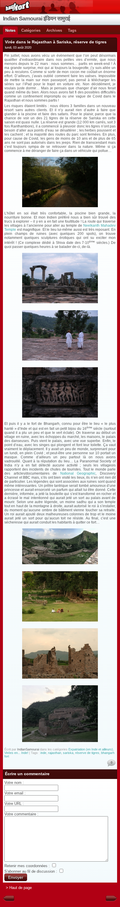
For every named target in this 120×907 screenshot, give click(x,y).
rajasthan (54, 753)
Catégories (30, 30)
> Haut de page (19, 887)
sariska (68, 753)
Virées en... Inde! (16, 753)
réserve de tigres (87, 753)
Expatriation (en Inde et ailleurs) (90, 749)
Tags (72, 30)
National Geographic (78, 473)
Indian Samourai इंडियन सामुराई (36, 18)
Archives (54, 30)
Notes (10, 30)
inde (43, 753)
